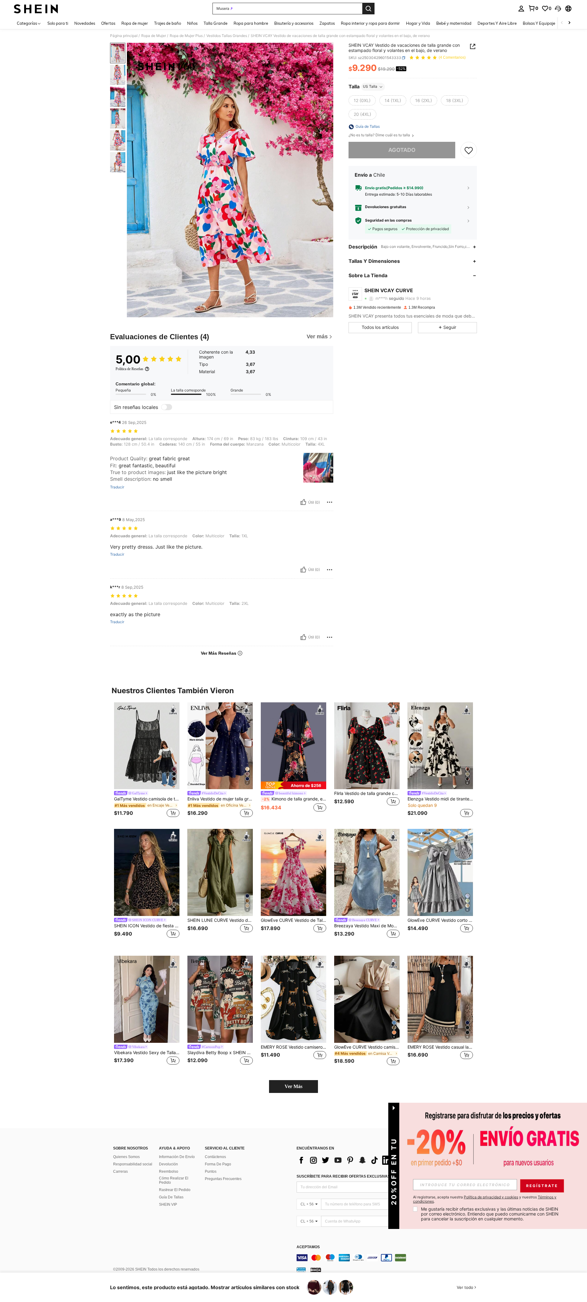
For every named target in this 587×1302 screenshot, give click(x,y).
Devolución (168, 1164)
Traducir (117, 487)
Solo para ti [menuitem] (57, 23)
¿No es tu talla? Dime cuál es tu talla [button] (380, 135)
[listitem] (147, 761)
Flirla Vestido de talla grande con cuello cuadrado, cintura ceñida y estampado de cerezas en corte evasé (367, 793)
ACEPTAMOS (308, 1247)
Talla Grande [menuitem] (215, 23)
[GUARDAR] (468, 150)
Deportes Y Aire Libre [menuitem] (497, 23)
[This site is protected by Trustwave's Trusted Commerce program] (301, 1269)
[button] (558, 8)
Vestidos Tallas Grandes (226, 36)
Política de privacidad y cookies (491, 1197)
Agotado (401, 150)
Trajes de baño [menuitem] (167, 23)
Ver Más (293, 1086)
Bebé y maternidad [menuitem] (453, 23)
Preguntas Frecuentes (223, 1179)
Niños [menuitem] (192, 23)
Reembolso (168, 1171)
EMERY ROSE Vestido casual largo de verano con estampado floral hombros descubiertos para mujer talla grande (440, 1047)
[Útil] (303, 502)
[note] (293, 785)
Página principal (124, 36)
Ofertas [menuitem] (108, 23)
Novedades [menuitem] (84, 23)
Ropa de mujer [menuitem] (134, 23)
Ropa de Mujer (153, 36)
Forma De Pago (218, 1164)
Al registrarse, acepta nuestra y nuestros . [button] (484, 1199)
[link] (533, 8)
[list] (345, 1160)
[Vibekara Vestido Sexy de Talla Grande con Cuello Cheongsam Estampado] (146, 999)
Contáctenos (215, 1157)
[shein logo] (36, 8)
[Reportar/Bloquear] (329, 502)
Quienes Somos (126, 1157)
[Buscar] (368, 8)
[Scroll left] (562, 23)
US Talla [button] (370, 86)
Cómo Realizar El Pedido (173, 1180)
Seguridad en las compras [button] (388, 221)
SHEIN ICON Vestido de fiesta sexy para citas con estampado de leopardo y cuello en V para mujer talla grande (146, 925)
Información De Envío (177, 1157)
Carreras (120, 1171)
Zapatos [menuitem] (327, 23)
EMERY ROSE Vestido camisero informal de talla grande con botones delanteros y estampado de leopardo (293, 1047)
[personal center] (521, 8)
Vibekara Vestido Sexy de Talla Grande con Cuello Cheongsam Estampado (146, 1052)
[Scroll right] (569, 23)
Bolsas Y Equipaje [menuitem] (539, 23)
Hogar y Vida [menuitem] (418, 23)
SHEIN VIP (168, 1204)
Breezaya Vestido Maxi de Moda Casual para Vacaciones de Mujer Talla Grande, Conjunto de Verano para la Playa (367, 925)
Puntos (210, 1171)
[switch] (166, 407)
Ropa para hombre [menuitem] (251, 23)
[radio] (362, 100)
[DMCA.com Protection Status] (315, 1269)
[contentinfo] (388, 1257)
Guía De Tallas (171, 1197)
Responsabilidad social (132, 1164)
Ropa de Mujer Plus (186, 36)
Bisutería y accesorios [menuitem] (293, 23)
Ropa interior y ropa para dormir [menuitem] (370, 23)
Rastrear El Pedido (174, 1190)
